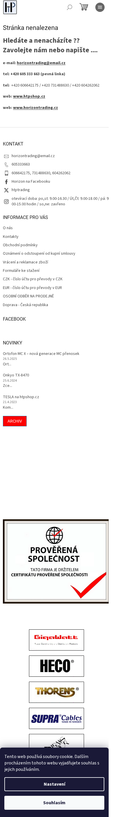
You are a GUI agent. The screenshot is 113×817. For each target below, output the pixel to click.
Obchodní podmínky (20, 245)
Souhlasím (54, 803)
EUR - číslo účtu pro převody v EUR (32, 288)
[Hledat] (69, 7)
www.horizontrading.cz (35, 108)
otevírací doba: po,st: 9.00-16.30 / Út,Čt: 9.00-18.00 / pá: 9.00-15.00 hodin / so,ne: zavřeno (61, 201)
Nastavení (54, 784)
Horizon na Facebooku (31, 181)
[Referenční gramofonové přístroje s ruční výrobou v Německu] (56, 745)
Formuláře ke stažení (21, 271)
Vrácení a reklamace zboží (25, 262)
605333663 (21, 164)
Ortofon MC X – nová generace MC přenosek (41, 354)
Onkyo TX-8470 (16, 375)
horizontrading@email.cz (41, 63)
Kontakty (11, 237)
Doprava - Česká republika (25, 305)
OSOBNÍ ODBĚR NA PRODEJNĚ (28, 296)
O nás (8, 228)
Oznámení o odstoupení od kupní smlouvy (39, 253)
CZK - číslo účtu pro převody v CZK (33, 279)
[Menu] (100, 7)
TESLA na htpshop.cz (21, 397)
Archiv (15, 421)
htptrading (21, 190)
